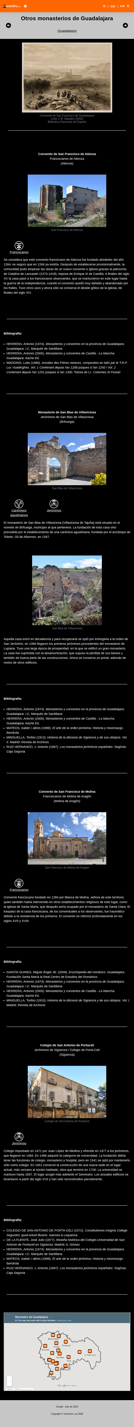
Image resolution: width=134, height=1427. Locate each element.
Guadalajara (67, 31)
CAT (112, 6)
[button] (128, 6)
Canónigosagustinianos (19, 513)
